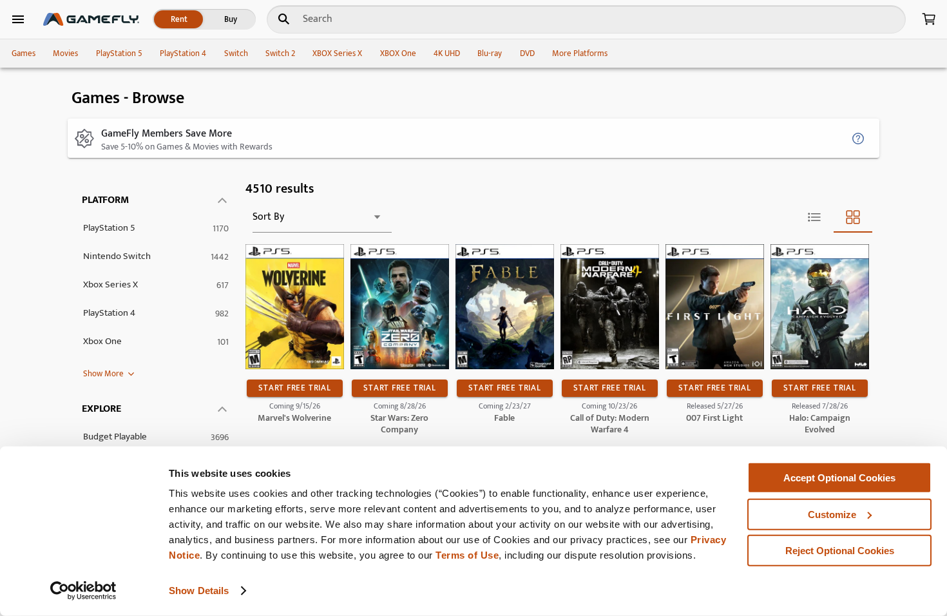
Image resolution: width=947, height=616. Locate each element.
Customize (832, 513)
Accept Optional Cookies (839, 477)
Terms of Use (467, 555)
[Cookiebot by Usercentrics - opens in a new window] (83, 591)
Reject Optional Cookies (839, 550)
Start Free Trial (294, 388)
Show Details (199, 590)
